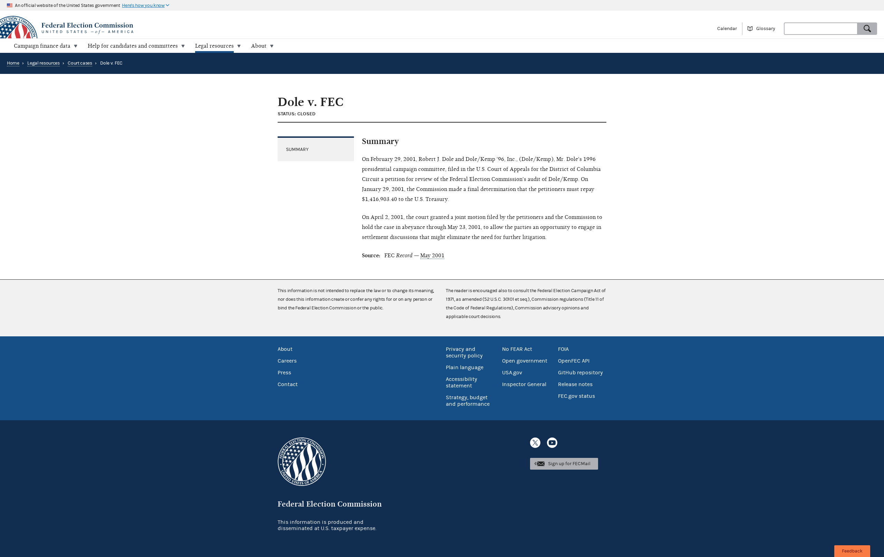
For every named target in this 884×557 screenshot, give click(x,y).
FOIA (563, 349)
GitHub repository (580, 372)
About (285, 349)
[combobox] (821, 28)
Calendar (727, 28)
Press (284, 372)
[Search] (867, 28)
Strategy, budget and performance (468, 400)
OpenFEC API (573, 361)
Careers (287, 361)
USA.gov (512, 372)
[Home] (221, 28)
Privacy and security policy (464, 352)
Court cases (80, 63)
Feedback (852, 551)
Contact (288, 384)
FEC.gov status (576, 396)
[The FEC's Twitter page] (535, 443)
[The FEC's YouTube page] (552, 443)
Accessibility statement (461, 382)
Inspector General (524, 384)
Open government (524, 361)
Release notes (575, 384)
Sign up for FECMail (569, 464)
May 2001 (432, 255)
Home (13, 63)
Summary (297, 149)
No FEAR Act (517, 349)
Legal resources (43, 63)
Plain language (464, 367)
